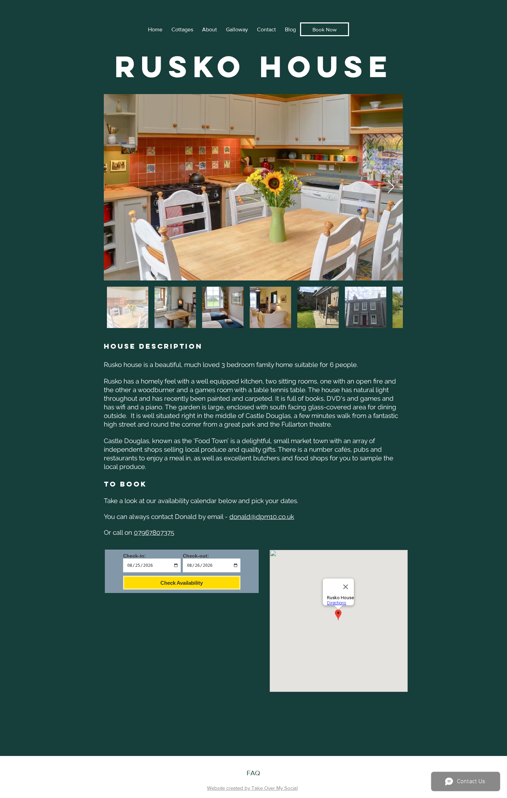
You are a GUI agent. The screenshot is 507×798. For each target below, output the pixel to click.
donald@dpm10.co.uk (261, 516)
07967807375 (154, 532)
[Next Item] (391, 187)
